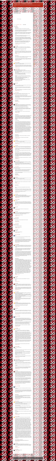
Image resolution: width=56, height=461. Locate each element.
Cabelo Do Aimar (35, 17)
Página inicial (24, 454)
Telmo (15, 145)
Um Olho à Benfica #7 (37, 42)
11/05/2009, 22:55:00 (17, 357)
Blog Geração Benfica (36, 13)
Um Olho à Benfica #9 (37, 33)
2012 (35, 23)
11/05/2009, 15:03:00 (17, 197)
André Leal (16, 244)
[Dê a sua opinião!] (23, 24)
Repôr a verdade (36, 39)
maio (35, 32)
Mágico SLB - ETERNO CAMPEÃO (23, 3)
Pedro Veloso (16, 62)
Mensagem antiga (29, 454)
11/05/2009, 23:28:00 (17, 414)
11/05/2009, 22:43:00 (17, 326)
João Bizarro (16, 346)
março (35, 52)
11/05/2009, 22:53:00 (17, 344)
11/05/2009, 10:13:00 (17, 60)
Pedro (15, 211)
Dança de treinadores (37, 44)
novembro (36, 27)
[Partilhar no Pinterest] (25, 24)
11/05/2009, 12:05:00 (17, 112)
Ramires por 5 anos (37, 37)
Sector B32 (35, 14)
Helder (15, 276)
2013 (35, 22)
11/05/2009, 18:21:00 (17, 242)
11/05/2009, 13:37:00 (17, 143)
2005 (35, 57)
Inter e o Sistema (36, 43)
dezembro (36, 26)
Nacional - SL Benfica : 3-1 (37, 50)
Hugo (15, 103)
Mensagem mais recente (17, 454)
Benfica (16, 25)
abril (35, 51)
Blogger (32, 458)
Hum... (35, 38)
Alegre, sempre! (17, 234)
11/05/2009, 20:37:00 (17, 281)
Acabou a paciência (37, 49)
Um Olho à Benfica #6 (37, 48)
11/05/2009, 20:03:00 (17, 274)
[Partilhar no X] (24, 24)
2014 (35, 21)
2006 (35, 56)
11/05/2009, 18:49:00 (17, 256)
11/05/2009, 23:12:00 (17, 392)
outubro (36, 28)
